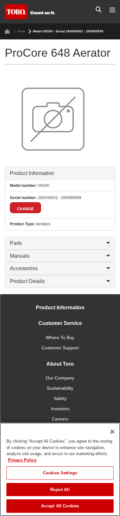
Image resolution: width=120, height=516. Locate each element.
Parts (21, 31)
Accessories (24, 268)
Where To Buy (60, 337)
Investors (60, 408)
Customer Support (60, 347)
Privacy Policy (22, 460)
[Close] (112, 432)
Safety (60, 398)
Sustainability (60, 388)
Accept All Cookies (60, 506)
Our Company (60, 377)
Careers (60, 418)
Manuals (19, 256)
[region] (60, 469)
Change (25, 209)
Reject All (59, 489)
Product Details (27, 281)
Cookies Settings (60, 472)
